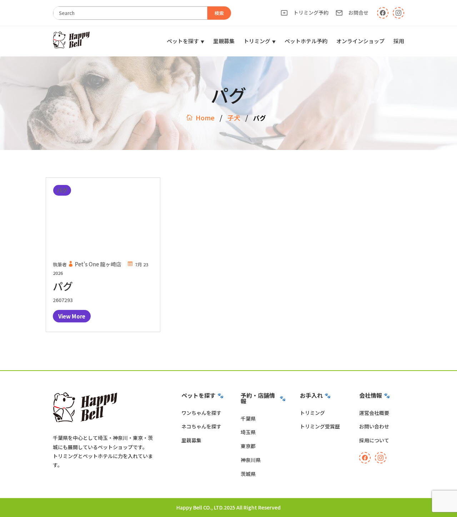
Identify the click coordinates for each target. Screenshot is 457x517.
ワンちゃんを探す (201, 412)
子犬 (233, 117)
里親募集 (224, 41)
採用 (398, 41)
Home (205, 117)
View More (71, 316)
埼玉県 (248, 432)
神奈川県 (251, 459)
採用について (374, 440)
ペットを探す (183, 41)
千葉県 (248, 418)
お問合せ (358, 12)
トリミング (256, 41)
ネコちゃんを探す (201, 426)
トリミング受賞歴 (320, 426)
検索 (219, 13)
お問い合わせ (374, 426)
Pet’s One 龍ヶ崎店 (98, 264)
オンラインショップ (360, 41)
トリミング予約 (310, 12)
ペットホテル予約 (306, 41)
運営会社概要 (374, 412)
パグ (63, 286)
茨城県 (248, 473)
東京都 (248, 446)
